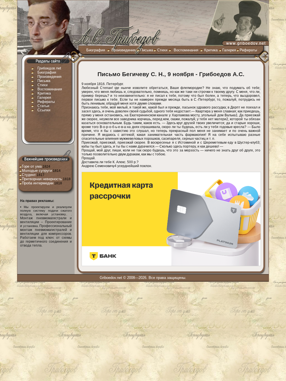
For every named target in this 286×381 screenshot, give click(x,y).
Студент (29, 175)
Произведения (123, 50)
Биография (95, 50)
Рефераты (248, 50)
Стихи (162, 50)
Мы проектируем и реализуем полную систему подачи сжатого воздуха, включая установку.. (46, 210)
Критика (211, 50)
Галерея (229, 50)
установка (30, 226)
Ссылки (43, 110)
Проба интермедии (37, 183)
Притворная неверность (42, 179)
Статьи (43, 106)
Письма (146, 50)
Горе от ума (32, 166)
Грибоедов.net (49, 68)
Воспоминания (186, 50)
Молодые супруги (37, 170)
